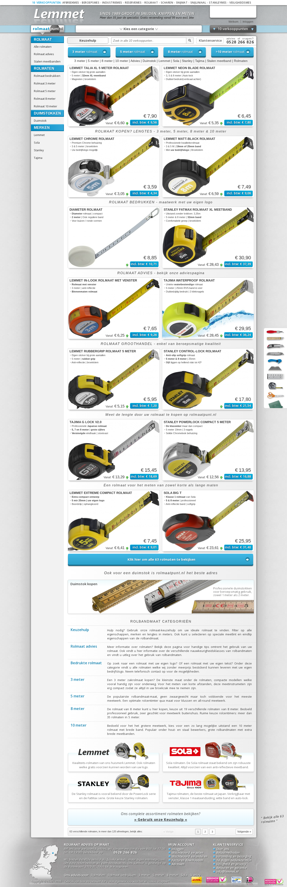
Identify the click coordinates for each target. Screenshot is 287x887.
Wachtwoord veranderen (189, 857)
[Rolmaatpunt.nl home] (47, 30)
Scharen (167, 2)
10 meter (121, 61)
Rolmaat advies (44, 54)
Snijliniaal (198, 2)
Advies (135, 61)
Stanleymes (218, 2)
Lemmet (39, 135)
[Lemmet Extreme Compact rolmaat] (114, 520)
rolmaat (85, 52)
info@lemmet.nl (227, 872)
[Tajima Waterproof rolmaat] (208, 308)
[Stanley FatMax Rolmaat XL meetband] (208, 237)
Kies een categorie (139, 28)
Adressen (178, 864)
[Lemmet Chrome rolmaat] (114, 166)
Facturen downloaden (187, 860)
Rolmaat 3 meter (45, 83)
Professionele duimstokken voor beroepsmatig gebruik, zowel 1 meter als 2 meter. (232, 592)
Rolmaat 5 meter (45, 91)
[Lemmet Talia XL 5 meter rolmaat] (114, 95)
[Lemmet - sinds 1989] (58, 13)
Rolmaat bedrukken (47, 76)
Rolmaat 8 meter (45, 99)
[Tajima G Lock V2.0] (114, 449)
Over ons (222, 849)
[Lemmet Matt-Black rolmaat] (208, 166)
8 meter (107, 61)
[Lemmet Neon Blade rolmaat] (208, 95)
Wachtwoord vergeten (187, 853)
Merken (42, 128)
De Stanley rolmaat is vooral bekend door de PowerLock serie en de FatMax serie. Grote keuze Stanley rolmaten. (114, 796)
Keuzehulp (87, 40)
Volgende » (244, 831)
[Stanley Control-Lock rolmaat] (208, 379)
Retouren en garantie (231, 868)
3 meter (79, 61)
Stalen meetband (219, 61)
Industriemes (112, 2)
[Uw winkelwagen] (233, 11)
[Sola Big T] (208, 520)
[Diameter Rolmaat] (114, 237)
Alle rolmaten (43, 47)
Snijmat (182, 2)
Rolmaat (151, 2)
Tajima (38, 158)
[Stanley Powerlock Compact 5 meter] (208, 449)
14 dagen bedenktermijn (233, 860)
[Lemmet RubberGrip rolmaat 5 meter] (114, 379)
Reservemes (133, 2)
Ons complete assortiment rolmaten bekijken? (160, 816)
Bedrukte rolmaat (86, 663)
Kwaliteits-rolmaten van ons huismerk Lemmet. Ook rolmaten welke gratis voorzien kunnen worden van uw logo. (113, 765)
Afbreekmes (70, 2)
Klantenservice (210, 40)
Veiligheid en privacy (231, 864)
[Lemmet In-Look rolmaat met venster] (114, 308)
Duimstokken (47, 113)
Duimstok (40, 121)
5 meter (93, 61)
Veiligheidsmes (240, 2)
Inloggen (248, 21)
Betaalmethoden (228, 853)
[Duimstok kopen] (161, 612)
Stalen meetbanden (47, 61)
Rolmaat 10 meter (45, 106)
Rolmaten (44, 68)
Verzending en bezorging (233, 857)
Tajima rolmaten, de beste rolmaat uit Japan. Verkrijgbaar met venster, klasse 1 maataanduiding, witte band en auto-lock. (208, 796)
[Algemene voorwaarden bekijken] (125, 882)
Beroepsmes (90, 2)
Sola (37, 143)
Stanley (39, 150)
